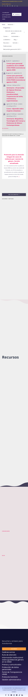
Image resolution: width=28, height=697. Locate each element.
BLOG (3, 555)
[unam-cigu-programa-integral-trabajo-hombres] (14, 268)
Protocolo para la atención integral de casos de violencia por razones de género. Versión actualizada (12, 144)
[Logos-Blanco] (6, 8)
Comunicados (6, 531)
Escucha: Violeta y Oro (6, 4)
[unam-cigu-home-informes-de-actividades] (14, 236)
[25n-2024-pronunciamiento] (14, 180)
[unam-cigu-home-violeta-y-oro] (14, 281)
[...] (19, 176)
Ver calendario (5, 128)
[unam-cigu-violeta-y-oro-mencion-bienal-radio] (14, 505)
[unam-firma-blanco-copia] (6, 632)
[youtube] (7, 5)
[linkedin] (17, 5)
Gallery (15, 144)
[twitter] (5, 5)
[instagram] (9, 5)
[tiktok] (14, 5)
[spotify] (12, 5)
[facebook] (2, 5)
